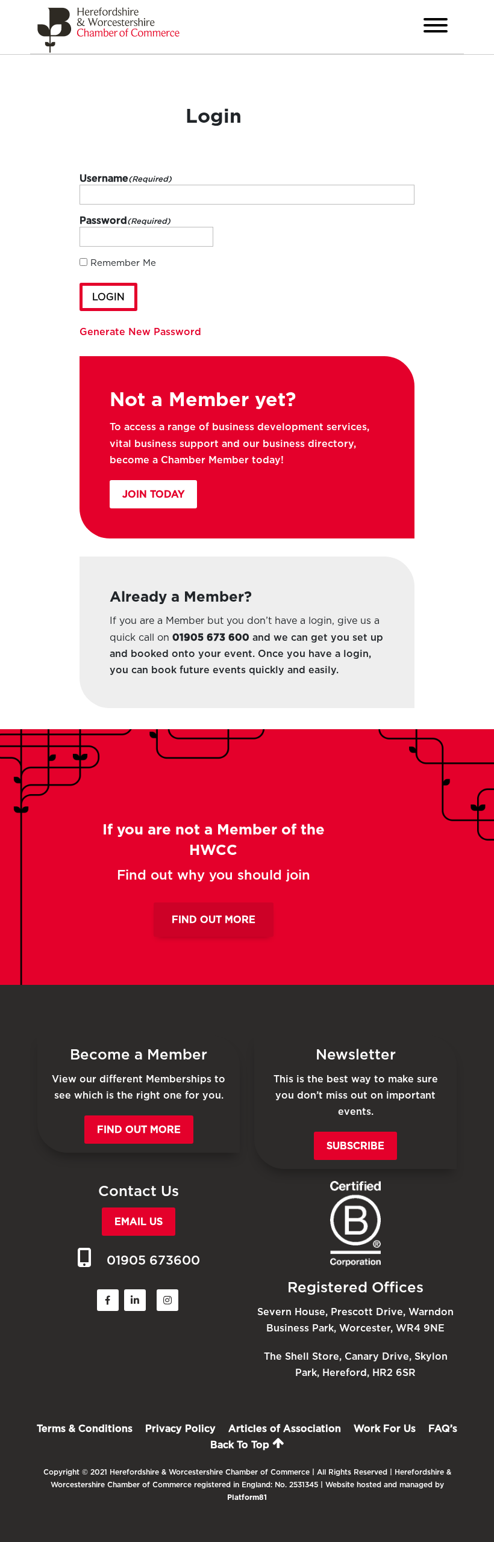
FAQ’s (442, 1428)
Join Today (153, 494)
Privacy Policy (180, 1428)
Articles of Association (284, 1428)
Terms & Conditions (85, 1428)
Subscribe (355, 1146)
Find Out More (213, 919)
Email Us (138, 1221)
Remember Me (123, 263)
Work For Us (385, 1428)
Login (108, 297)
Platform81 (247, 1497)
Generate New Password (140, 332)
